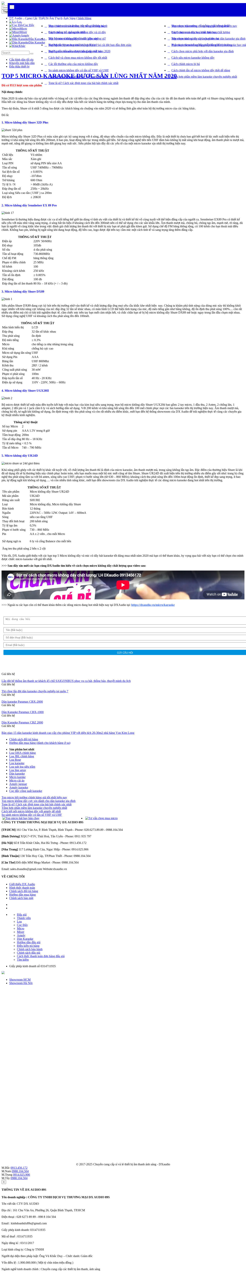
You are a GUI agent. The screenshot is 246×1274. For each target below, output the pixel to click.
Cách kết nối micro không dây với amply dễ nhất (78, 76)
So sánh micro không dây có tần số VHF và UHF (78, 70)
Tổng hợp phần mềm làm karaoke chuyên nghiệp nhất (204, 76)
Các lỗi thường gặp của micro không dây (73, 64)
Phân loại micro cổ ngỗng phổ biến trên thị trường (201, 45)
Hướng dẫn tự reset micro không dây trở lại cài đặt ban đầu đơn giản (89, 45)
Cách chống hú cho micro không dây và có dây (77, 32)
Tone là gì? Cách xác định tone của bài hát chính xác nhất (83, 83)
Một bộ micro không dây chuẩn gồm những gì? (77, 38)
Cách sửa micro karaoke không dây (192, 57)
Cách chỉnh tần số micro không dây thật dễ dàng (200, 70)
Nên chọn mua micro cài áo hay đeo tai (195, 38)
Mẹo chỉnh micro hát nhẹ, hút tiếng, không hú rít (77, 26)
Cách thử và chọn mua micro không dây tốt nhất (77, 57)
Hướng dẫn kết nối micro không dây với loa (75, 51)
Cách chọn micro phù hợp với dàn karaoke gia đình (202, 51)
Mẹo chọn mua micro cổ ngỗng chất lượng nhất (200, 26)
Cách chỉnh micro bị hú (185, 64)
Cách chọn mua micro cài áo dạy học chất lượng (200, 32)
